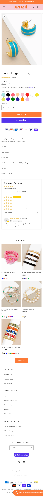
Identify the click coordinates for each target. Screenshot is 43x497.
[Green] (28, 278)
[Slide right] (26, 69)
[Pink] (22, 95)
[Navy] (18, 99)
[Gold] (23, 316)
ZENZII (8, 489)
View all (21, 361)
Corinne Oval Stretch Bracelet (11, 347)
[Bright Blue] (3, 95)
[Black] (8, 95)
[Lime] (3, 99)
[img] (14, 219)
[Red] (27, 95)
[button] (4, 7)
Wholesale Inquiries (10, 431)
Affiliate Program (9, 379)
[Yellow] (37, 95)
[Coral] (4, 278)
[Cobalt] (8, 99)
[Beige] (2, 353)
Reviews (6, 409)
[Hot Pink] (10, 316)
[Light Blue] (6, 316)
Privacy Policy (8, 414)
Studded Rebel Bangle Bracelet (31, 272)
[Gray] (23, 278)
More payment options (21, 125)
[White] (32, 95)
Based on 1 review (10, 188)
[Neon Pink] (13, 95)
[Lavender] (27, 99)
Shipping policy (10, 492)
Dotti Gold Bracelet (28, 309)
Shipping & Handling (10, 400)
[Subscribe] (31, 448)
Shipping (4, 83)
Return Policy (8, 405)
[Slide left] (17, 69)
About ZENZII (8, 375)
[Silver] (25, 316)
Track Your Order (9, 435)
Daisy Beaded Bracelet (8, 272)
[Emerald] (13, 99)
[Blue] (2, 278)
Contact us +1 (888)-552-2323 (13, 426)
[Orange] (18, 95)
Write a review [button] (21, 191)
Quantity (4, 103)
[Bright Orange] (22, 99)
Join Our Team (8, 383)
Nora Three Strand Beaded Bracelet (10, 309)
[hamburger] (4, 7)
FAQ (5, 396)
